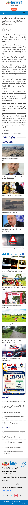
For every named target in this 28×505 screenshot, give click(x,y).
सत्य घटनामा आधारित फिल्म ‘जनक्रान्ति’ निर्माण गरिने (13, 453)
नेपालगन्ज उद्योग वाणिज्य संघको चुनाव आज (12, 271)
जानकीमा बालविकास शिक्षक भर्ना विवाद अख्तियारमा (11, 307)
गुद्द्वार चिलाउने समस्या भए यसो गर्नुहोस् (13, 442)
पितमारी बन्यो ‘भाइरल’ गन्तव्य (9, 324)
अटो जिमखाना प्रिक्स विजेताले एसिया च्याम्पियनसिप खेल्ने (11, 360)
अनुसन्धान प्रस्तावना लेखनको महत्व (13, 447)
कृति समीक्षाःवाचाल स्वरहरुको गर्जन (12, 412)
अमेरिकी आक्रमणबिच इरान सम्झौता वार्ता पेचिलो (11, 159)
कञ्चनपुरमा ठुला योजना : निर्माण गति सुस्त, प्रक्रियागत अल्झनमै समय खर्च (12, 341)
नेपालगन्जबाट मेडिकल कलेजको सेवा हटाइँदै (14, 432)
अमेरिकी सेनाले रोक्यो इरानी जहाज (10, 212)
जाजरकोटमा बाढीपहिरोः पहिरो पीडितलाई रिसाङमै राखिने (14, 289)
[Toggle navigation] (23, 13)
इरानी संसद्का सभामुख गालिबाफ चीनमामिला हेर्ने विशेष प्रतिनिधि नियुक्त (13, 178)
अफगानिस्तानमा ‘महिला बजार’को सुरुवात (12, 196)
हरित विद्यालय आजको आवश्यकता (12, 437)
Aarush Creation (22, 504)
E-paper (14, 9)
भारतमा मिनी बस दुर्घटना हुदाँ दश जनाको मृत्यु (12, 248)
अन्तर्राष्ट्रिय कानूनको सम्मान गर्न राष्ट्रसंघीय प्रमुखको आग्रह (11, 230)
